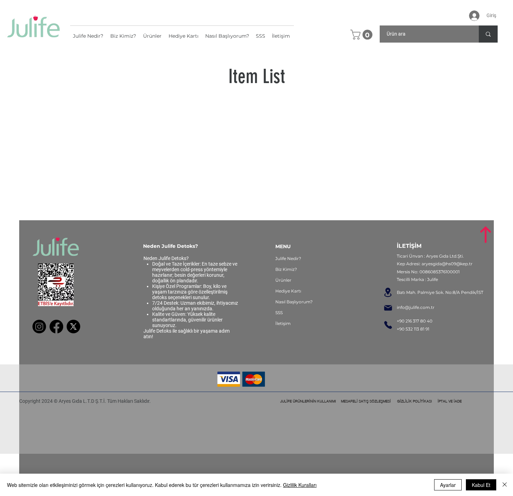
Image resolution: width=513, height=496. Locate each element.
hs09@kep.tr (459, 263)
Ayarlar (448, 484)
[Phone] (388, 325)
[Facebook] (56, 326)
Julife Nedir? (288, 258)
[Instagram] (39, 326)
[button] (362, 35)
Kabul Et (481, 484)
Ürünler (283, 280)
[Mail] (387, 308)
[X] (73, 326)
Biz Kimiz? (286, 269)
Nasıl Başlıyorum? (294, 301)
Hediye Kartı (288, 291)
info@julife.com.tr (415, 307)
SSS (279, 312)
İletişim (283, 323)
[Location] (387, 292)
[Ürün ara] (488, 34)
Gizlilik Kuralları (300, 484)
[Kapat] (504, 484)
